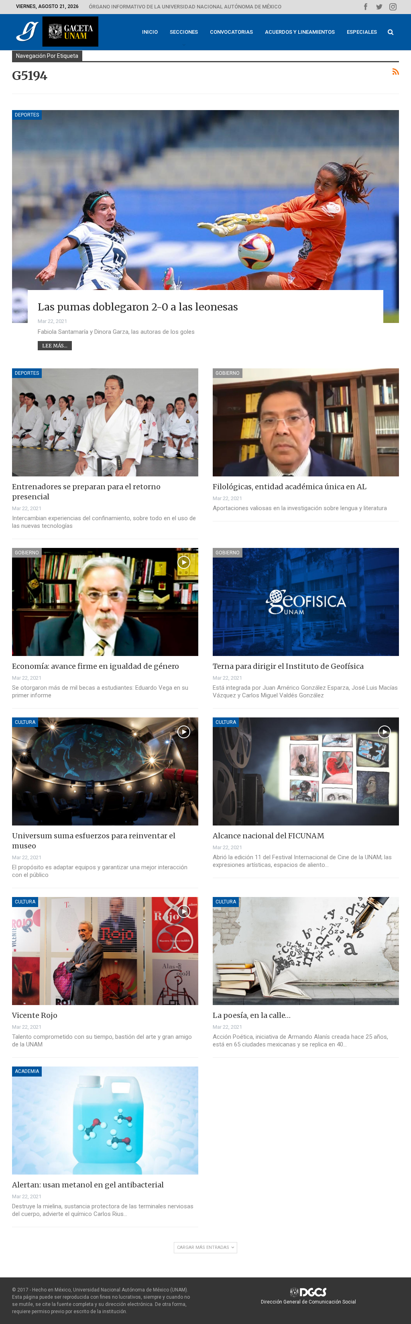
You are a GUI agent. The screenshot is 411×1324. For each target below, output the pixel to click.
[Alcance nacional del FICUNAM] (306, 771)
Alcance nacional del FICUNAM (268, 835)
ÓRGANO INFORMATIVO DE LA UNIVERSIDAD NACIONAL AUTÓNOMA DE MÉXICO (185, 7)
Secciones (184, 32)
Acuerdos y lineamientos (300, 32)
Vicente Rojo (34, 1015)
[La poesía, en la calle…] (306, 951)
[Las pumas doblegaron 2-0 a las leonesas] (205, 216)
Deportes (27, 115)
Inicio (150, 32)
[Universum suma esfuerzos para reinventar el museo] (105, 771)
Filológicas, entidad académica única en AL (289, 486)
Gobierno (228, 373)
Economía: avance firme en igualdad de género (95, 666)
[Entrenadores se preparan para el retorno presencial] (105, 422)
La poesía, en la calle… (252, 1015)
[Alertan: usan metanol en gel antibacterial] (105, 1121)
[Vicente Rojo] (105, 951)
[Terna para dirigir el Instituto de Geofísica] (306, 602)
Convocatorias (231, 32)
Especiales (362, 32)
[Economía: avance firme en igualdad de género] (105, 602)
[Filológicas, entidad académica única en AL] (306, 422)
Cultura (25, 722)
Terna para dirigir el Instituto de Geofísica (288, 666)
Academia (27, 1071)
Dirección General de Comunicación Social (308, 1302)
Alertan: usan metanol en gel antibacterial (88, 1184)
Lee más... (54, 346)
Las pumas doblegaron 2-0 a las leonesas (138, 306)
